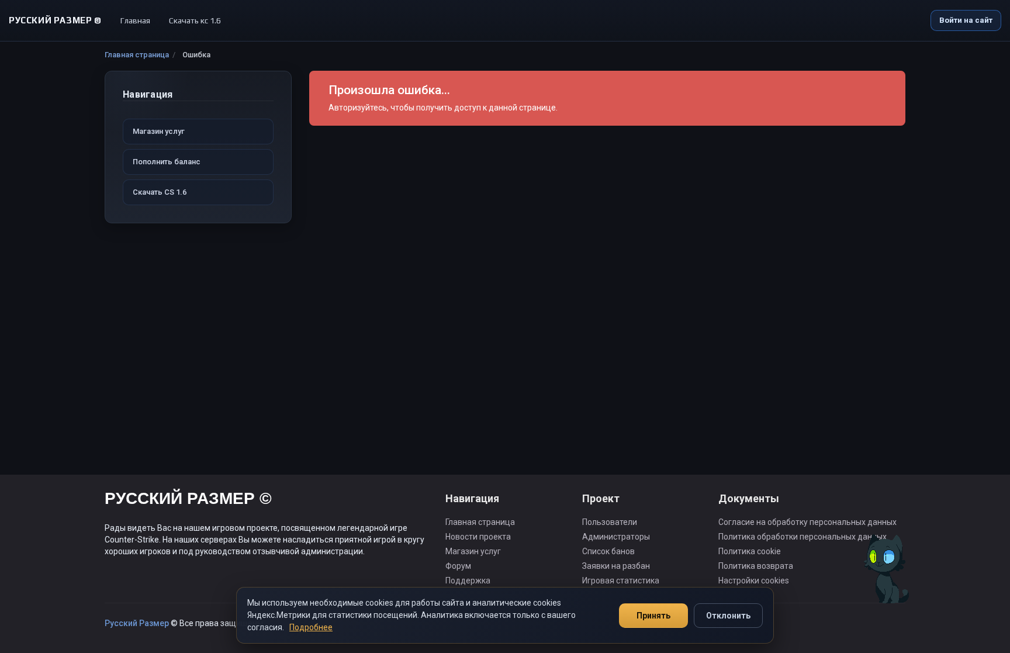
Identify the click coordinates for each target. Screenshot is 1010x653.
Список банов (608, 551)
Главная (135, 20)
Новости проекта (478, 536)
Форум (458, 566)
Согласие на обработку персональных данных (807, 522)
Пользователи (609, 522)
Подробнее (311, 627)
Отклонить (728, 615)
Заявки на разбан (616, 566)
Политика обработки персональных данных (802, 536)
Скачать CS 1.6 (159, 192)
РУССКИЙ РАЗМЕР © (188, 500)
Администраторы (616, 536)
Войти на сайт (965, 20)
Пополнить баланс (166, 161)
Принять (653, 615)
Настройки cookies (753, 580)
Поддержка (467, 580)
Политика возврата (755, 566)
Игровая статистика (620, 580)
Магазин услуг (159, 131)
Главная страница (137, 54)
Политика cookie (749, 551)
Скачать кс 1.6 (195, 20)
